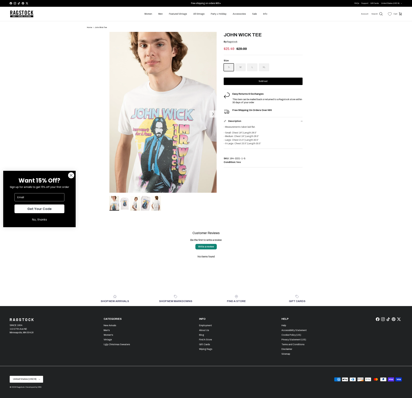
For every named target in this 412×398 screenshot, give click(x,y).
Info (265, 14)
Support (364, 3)
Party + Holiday (218, 14)
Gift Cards (374, 3)
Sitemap (285, 354)
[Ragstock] (22, 14)
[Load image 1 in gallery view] (163, 112)
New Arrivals (110, 325)
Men (160, 14)
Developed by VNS (33, 387)
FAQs (356, 3)
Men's (107, 330)
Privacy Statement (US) (293, 339)
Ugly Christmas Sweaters (117, 344)
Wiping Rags (205, 349)
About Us (204, 330)
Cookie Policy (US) (291, 335)
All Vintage (199, 14)
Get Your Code (39, 209)
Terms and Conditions (292, 344)
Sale (254, 14)
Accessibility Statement (294, 330)
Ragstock (232, 42)
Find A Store (205, 339)
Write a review (206, 246)
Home (89, 27)
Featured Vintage (178, 14)
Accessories (239, 14)
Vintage (108, 339)
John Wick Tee (101, 27)
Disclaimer (286, 349)
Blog (201, 335)
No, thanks (39, 220)
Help (283, 325)
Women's (108, 335)
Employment (205, 325)
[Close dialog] (71, 175)
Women (148, 14)
